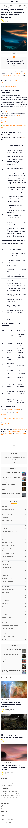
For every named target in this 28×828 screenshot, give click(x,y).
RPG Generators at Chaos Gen (15, 795)
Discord (20, 793)
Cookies (18, 798)
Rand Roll (10, 819)
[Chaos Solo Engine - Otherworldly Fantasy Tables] (14, 722)
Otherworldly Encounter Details (15, 75)
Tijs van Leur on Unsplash (12, 86)
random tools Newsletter (14, 431)
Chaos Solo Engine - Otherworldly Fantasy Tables (12, 736)
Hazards (23, 137)
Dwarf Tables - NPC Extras (8, 665)
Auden (13, 826)
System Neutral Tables (22, 6)
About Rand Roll (5, 798)
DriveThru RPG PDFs (13, 791)
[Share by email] (19, 53)
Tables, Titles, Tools (5, 699)
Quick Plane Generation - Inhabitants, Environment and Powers (13, 767)
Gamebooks (10, 781)
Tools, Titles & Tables (6, 785)
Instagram (3, 795)
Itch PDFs (12, 798)
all (12, 81)
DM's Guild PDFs (5, 793)
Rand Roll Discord (8, 433)
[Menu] (26, 1)
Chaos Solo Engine (5, 732)
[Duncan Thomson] (2, 20)
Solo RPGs (3, 781)
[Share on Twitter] (3, 53)
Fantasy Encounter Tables (13, 6)
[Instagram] (12, 462)
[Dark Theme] (3, 1)
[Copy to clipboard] (24, 53)
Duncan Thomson (9, 20)
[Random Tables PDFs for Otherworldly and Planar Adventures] (14, 689)
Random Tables (19, 781)
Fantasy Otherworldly (4, 6)
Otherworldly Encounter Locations (9, 77)
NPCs (4, 139)
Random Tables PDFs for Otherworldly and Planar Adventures (11, 704)
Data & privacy (5, 800)
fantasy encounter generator (13, 112)
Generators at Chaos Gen (20, 429)
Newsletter (4, 791)
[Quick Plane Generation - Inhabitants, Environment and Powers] (14, 752)
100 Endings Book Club (13, 783)
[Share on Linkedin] (14, 53)
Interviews (3, 783)
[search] (1, 1)
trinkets (16, 81)
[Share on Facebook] (8, 53)
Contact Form (13, 793)
